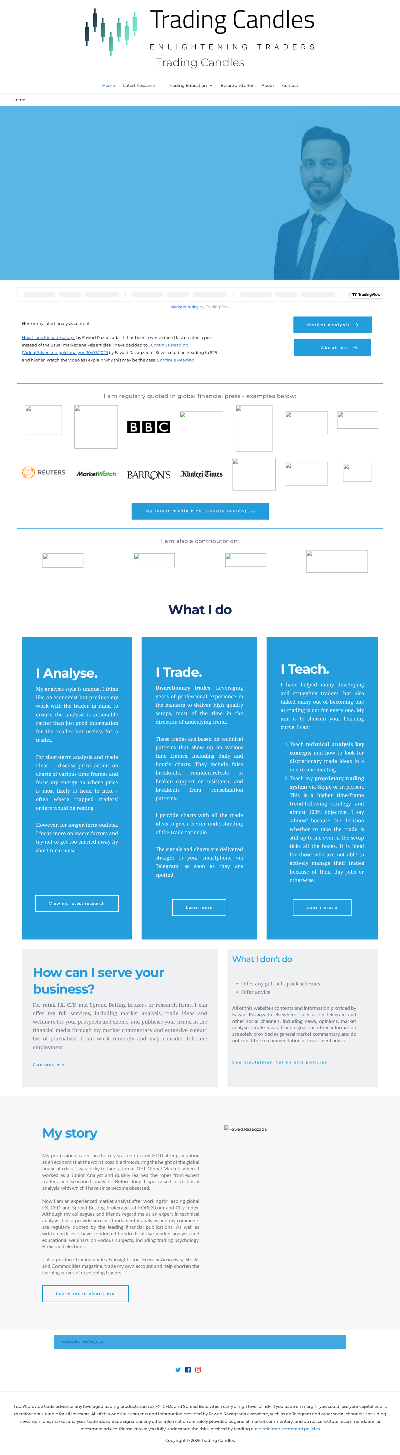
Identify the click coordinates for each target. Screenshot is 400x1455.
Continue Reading (169, 344)
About (268, 85)
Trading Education (188, 85)
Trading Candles (200, 62)
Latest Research (139, 85)
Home (108, 85)
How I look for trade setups (48, 337)
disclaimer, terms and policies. (290, 1428)
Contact (290, 85)
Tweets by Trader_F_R (81, 1341)
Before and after (237, 85)
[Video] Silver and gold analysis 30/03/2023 (65, 352)
